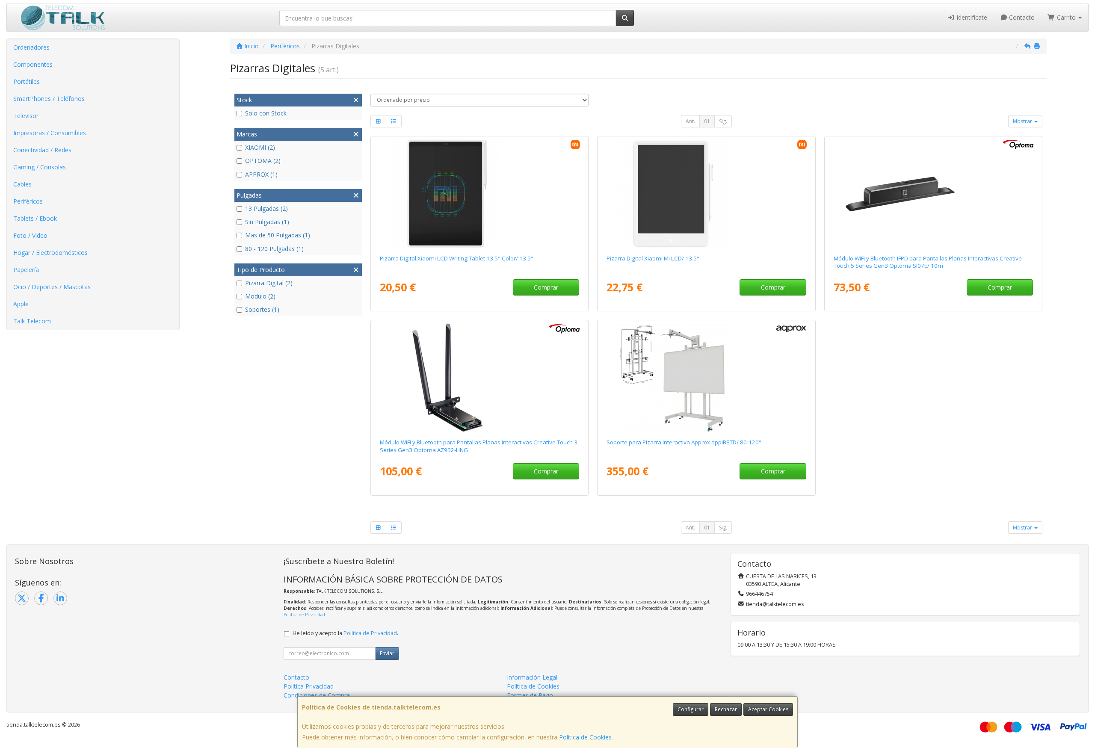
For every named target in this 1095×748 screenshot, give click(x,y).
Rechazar (726, 709)
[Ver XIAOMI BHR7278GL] (479, 193)
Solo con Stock (266, 113)
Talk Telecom (32, 321)
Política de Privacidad (304, 615)
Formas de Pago (530, 695)
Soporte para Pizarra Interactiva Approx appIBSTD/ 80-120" (684, 442)
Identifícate (971, 17)
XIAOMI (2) (260, 147)
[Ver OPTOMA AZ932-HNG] (479, 377)
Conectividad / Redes (42, 150)
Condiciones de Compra (317, 695)
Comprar (546, 287)
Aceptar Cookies (768, 709)
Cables (22, 184)
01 (707, 121)
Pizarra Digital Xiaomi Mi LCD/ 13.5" (653, 258)
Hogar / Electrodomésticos (50, 252)
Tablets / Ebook (35, 218)
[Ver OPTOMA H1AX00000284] (933, 193)
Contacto (1021, 17)
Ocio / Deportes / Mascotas (52, 287)
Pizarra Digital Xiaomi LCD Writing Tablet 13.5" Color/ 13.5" (456, 258)
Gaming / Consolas (39, 167)
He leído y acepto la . (345, 633)
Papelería (26, 270)
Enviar (387, 653)
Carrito (1066, 17)
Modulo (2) (260, 296)
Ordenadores (31, 47)
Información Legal (532, 677)
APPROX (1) (261, 174)
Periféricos (28, 201)
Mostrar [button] (1023, 121)
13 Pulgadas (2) (266, 208)
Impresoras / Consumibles (49, 133)
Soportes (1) (262, 309)
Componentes (33, 64)
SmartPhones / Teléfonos (49, 99)
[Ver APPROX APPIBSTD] (706, 377)
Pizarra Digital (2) (269, 283)
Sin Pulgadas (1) (267, 222)
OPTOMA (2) (263, 161)
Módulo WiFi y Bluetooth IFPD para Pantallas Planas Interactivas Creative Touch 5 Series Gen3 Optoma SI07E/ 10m (928, 261)
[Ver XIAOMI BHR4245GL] (706, 193)
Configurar (691, 709)
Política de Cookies (585, 737)
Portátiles (26, 81)
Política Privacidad (309, 686)
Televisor (25, 116)
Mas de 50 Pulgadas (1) (277, 235)
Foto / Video (30, 235)
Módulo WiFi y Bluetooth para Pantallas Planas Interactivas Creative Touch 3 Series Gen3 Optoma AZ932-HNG (478, 445)
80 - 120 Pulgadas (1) (274, 249)
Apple (21, 304)
